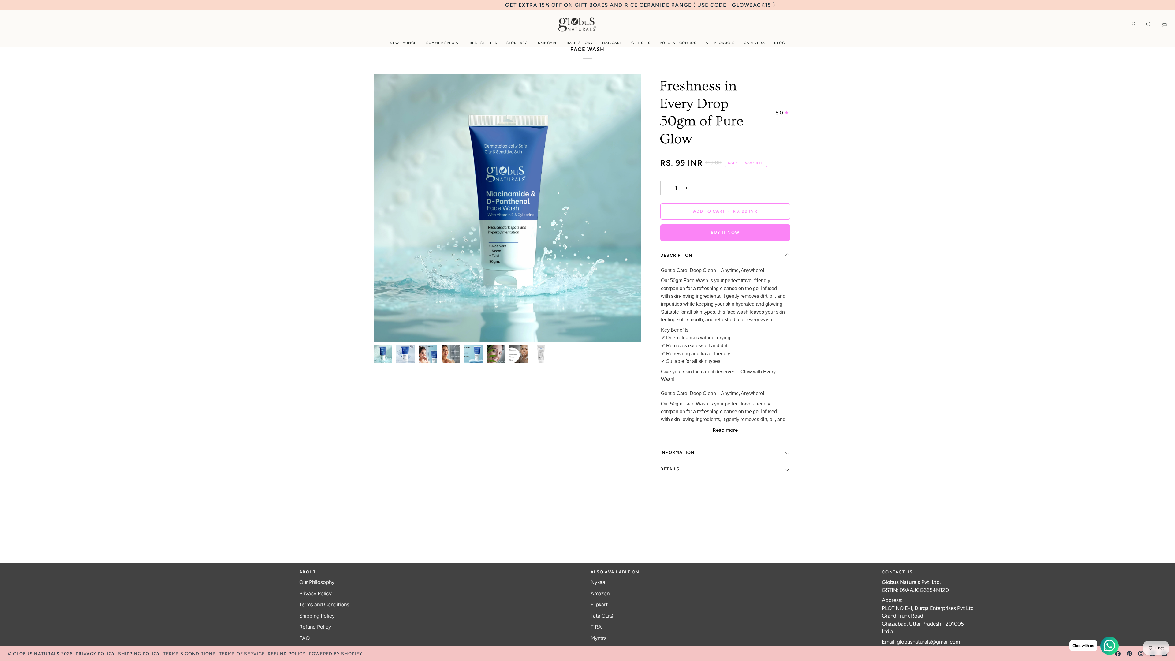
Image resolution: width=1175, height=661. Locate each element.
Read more (725, 430)
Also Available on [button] (615, 572)
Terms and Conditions (324, 604)
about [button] (307, 572)
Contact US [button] (897, 572)
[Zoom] (507, 208)
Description (676, 255)
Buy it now (725, 232)
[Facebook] (1118, 653)
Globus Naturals (36, 653)
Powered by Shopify (336, 653)
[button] (403, 43)
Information (677, 452)
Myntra (599, 638)
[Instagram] (1141, 653)
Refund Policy (315, 627)
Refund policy (287, 653)
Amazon (600, 593)
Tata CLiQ (602, 616)
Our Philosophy (316, 582)
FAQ (304, 638)
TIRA (596, 627)
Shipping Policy (317, 616)
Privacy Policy (315, 593)
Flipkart (599, 604)
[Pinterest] (1129, 653)
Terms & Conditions (189, 653)
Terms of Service (242, 653)
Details (670, 469)
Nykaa (598, 582)
